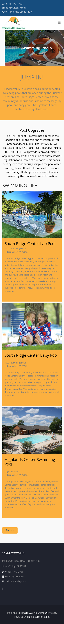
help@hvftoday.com (16, 7)
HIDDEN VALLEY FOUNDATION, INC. (36, 612)
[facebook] (2, 588)
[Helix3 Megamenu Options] (59, 23)
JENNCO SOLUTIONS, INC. (38, 616)
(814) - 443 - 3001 (14, 3)
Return (10, 530)
